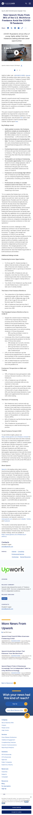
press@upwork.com (7, 546)
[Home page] (8, 3)
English (4, 598)
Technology (15, 557)
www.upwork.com (7, 519)
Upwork (28, 75)
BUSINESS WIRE (20, 75)
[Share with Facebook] (15, 28)
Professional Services (18, 554)
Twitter (28, 519)
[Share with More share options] (25, 28)
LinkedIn (23, 519)
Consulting (21, 551)
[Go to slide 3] (19, 70)
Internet (14, 551)
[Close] (30, 797)
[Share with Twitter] (11, 28)
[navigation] (29, 3)
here (21, 117)
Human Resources (25, 557)
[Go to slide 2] (17, 70)
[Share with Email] (18, 28)
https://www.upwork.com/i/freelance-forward (15, 437)
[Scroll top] (27, 715)
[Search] (26, 3)
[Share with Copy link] (22, 28)
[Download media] (21, 66)
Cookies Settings (16, 807)
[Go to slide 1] (14, 70)
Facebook (7, 521)
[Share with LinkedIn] (8, 28)
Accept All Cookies (16, 812)
